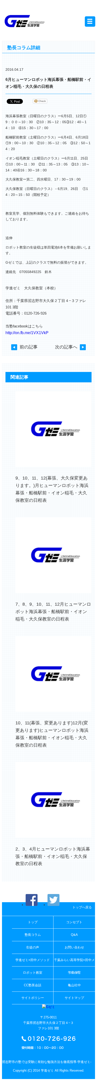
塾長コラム (33, 935)
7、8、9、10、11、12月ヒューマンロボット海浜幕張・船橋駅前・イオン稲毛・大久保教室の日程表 (53, 611)
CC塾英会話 (32, 985)
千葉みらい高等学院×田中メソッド (74, 962)
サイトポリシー (32, 998)
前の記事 (29, 347)
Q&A (74, 935)
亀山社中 (74, 985)
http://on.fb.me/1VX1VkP (26, 332)
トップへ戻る (82, 907)
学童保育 (74, 972)
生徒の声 (32, 947)
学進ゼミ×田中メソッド (32, 960)
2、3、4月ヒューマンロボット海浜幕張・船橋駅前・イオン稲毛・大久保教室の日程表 (52, 856)
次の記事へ (66, 347)
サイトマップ (74, 998)
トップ (33, 922)
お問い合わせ (74, 947)
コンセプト (74, 922)
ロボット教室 (32, 972)
